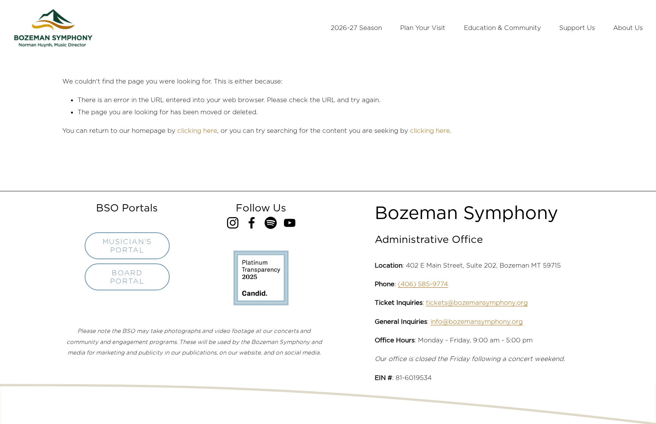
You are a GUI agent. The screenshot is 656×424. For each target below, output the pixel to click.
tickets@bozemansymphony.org (477, 302)
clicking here (197, 130)
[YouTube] (290, 223)
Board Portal (127, 276)
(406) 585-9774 (423, 284)
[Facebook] (252, 223)
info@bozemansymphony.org (476, 321)
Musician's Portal (127, 245)
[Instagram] (233, 223)
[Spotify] (271, 223)
